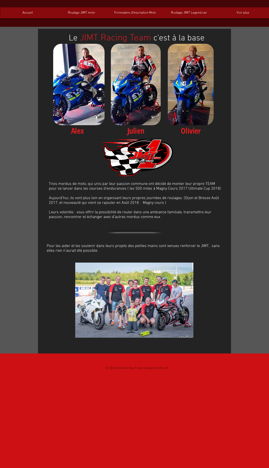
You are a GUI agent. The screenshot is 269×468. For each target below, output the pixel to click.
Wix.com (163, 368)
